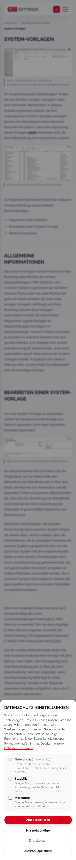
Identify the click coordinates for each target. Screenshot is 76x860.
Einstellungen (38, 840)
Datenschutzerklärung (19, 748)
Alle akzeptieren (38, 820)
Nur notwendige (38, 830)
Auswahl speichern (38, 851)
